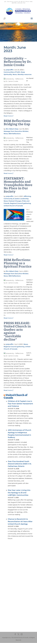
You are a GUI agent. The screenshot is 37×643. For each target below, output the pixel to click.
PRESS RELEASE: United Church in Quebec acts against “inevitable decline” (17, 331)
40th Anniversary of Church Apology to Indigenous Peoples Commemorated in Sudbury (19, 433)
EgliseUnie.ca (11, 601)
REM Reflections (15, 134)
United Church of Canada (13, 206)
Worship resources (24, 74)
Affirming (27, 196)
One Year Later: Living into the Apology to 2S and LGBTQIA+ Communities (19, 492)
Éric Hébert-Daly (12, 129)
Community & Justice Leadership (16, 199)
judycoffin (9, 70)
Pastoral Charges (15, 201)
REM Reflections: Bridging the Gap (17, 122)
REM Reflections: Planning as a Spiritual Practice (18, 263)
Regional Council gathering (20, 203)
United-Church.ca (12, 599)
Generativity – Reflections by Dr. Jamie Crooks (18, 61)
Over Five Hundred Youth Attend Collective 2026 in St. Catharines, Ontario (20, 463)
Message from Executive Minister (16, 131)
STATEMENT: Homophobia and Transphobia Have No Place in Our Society (18, 185)
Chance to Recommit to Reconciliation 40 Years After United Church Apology (20, 521)
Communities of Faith (12, 72)
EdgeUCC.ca (11, 605)
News (15, 74)
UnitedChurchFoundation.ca (16, 603)
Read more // (8, 116)
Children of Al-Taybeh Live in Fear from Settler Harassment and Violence (20, 403)
